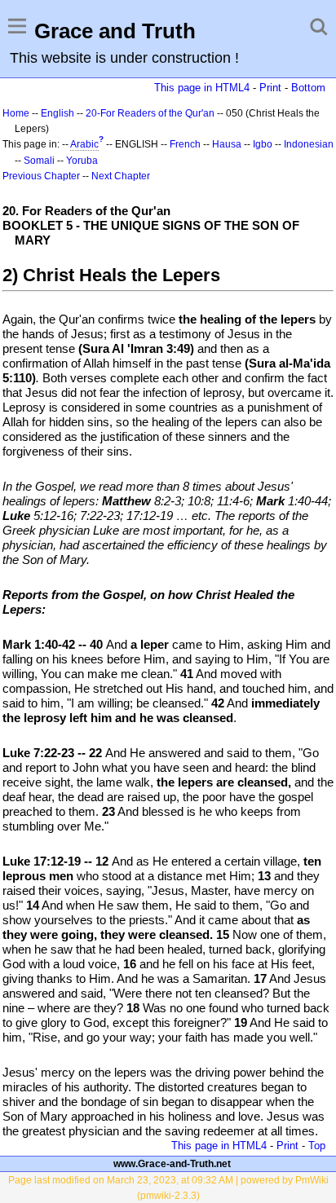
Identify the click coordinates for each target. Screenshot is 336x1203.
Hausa (226, 144)
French (185, 144)
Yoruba (82, 160)
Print (270, 88)
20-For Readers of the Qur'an (150, 113)
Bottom (308, 88)
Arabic (84, 144)
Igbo (262, 144)
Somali (39, 160)
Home (15, 113)
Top (316, 1145)
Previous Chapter (41, 176)
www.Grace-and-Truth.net (172, 1164)
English (57, 113)
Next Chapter (120, 176)
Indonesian (309, 144)
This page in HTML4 (202, 88)
